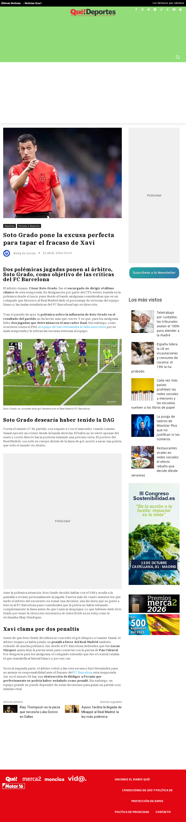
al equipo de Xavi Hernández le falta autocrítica (72, 316)
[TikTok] (161, 9)
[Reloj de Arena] (7, 242)
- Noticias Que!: (32, 3)
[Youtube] (173, 9)
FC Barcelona (83, 662)
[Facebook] (136, 9)
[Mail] (148, 9)
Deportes (10, 215)
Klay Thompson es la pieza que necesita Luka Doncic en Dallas (40, 701)
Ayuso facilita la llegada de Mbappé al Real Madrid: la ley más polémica (101, 701)
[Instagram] (142, 9)
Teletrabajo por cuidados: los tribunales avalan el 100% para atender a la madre (168, 312)
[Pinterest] (61, 725)
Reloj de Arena (24, 242)
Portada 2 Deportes (29, 215)
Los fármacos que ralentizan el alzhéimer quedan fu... (150, 3)
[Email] (102, 725)
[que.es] (93, 13)
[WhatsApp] (71, 725)
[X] (167, 9)
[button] (177, 46)
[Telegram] (155, 9)
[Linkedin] (92, 725)
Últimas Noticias (11, 3)
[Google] (180, 9)
